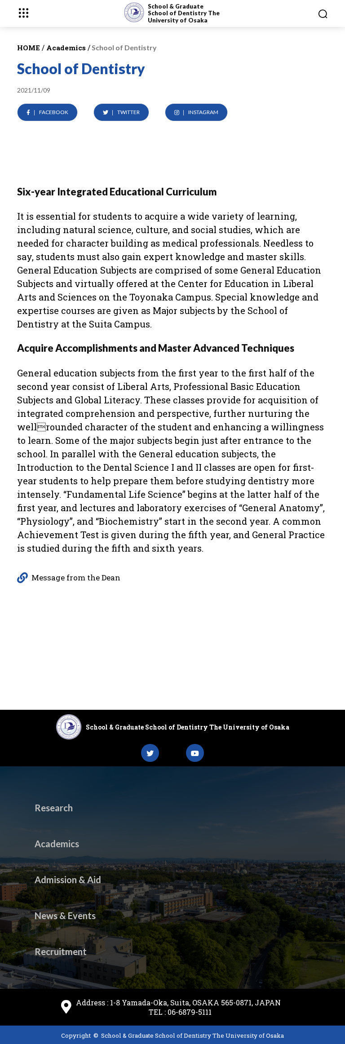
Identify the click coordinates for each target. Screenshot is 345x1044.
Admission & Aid (68, 879)
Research (54, 807)
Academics (57, 843)
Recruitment (61, 951)
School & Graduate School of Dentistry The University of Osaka (184, 13)
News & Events (65, 915)
